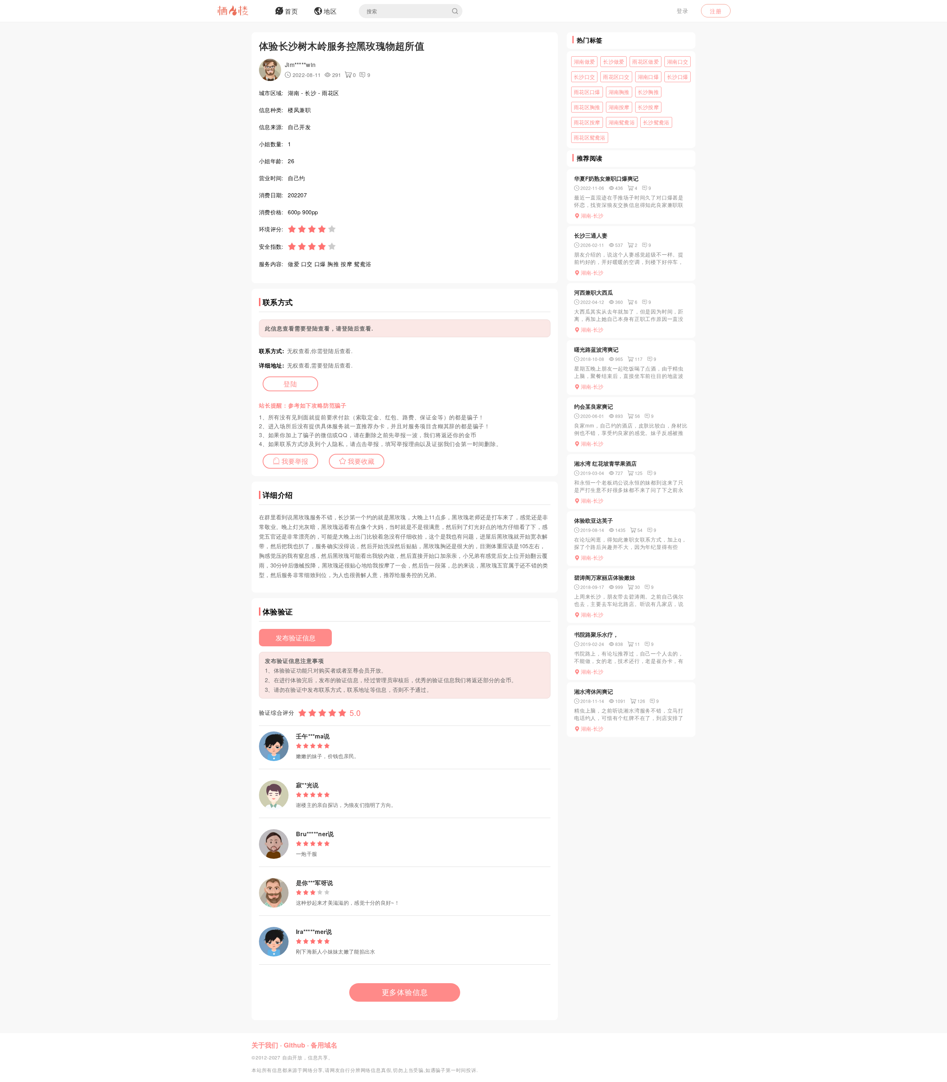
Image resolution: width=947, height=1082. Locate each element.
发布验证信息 (296, 637)
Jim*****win (300, 64)
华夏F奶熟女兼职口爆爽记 (606, 178)
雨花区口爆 (587, 92)
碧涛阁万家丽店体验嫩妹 (604, 577)
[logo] (242, 11)
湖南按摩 (619, 107)
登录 (682, 10)
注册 (716, 11)
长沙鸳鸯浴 (656, 122)
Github (294, 1045)
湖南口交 (677, 61)
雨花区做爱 (645, 61)
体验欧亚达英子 (593, 520)
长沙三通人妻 (590, 235)
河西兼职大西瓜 (593, 292)
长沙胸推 (648, 92)
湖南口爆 (648, 76)
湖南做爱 (584, 61)
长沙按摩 (648, 107)
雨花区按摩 (587, 122)
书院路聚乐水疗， (596, 634)
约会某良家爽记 (593, 406)
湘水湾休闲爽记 (593, 691)
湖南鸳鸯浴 (622, 122)
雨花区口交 (616, 76)
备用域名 (324, 1045)
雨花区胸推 (587, 107)
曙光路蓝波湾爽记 (596, 349)
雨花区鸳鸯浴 (590, 137)
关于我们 (265, 1045)
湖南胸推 (619, 92)
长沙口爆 (677, 76)
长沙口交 (584, 76)
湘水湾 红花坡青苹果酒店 (605, 463)
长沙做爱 (613, 61)
